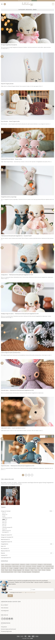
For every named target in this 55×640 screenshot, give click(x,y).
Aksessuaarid (7, 564)
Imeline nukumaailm (47, 564)
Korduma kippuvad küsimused (8, 629)
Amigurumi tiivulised (6, 537)
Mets (26, 568)
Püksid (6, 570)
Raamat (3, 553)
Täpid (39, 570)
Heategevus (40, 564)
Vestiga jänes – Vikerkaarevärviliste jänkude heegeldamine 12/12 (17, 274)
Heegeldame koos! (5, 541)
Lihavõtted (3, 568)
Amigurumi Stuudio (15, 564)
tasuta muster (34, 0)
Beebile (27, 564)
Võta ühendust (4, 607)
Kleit (20, 566)
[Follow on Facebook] (2, 619)
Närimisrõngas (47, 568)
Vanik (15, 571)
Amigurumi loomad (5, 511)
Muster (38, 568)
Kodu (2, 546)
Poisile (2, 570)
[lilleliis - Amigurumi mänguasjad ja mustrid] (27, 4)
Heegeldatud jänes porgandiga (8, 197)
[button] (2, 4)
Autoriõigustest (5, 610)
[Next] (32, 475)
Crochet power (34, 564)
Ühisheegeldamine (35, 571)
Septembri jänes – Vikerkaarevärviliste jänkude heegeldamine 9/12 (17, 465)
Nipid (42, 568)
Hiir (3, 516)
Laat (43, 566)
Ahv (3, 513)
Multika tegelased (32, 568)
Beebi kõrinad (4, 539)
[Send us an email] (7, 619)
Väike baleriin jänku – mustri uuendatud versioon (13, 428)
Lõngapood (22, 568)
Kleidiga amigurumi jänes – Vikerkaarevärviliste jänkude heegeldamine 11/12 (20, 313)
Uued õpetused (5, 557)
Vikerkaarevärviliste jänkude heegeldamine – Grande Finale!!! (16, 235)
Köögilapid (39, 566)
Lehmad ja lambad (6, 527)
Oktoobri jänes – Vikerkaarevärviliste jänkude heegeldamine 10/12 (17, 390)
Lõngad (10, 568)
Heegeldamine (4, 544)
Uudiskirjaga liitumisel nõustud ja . (22, 592)
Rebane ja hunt (5, 530)
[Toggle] (53, 511)
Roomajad (4, 532)
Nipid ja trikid (4, 551)
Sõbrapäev (27, 570)
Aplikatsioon (22, 564)
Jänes (3, 519)
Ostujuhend (4, 627)
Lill (7, 568)
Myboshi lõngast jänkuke (7, 83)
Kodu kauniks (28, 566)
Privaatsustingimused (6, 631)
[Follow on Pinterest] (9, 619)
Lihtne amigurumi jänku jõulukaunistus (10, 352)
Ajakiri (2, 564)
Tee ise (36, 570)
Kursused (34, 566)
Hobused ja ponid (6, 517)
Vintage (19, 571)
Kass (3, 522)
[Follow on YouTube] (12, 619)
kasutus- (23, 592)
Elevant (4, 514)
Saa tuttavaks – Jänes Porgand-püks (10, 121)
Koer (3, 524)
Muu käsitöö (4, 548)
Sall (23, 570)
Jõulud (2, 566)
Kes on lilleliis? (4, 605)
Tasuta (32, 570)
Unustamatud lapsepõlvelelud (7, 571)
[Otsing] (5, 4)
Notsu (3, 529)
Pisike (52, 568)
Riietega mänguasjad (17, 570)
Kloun (24, 566)
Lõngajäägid (16, 568)
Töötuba (43, 570)
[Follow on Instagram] (5, 619)
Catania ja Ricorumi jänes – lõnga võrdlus (11, 159)
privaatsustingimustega (30, 592)
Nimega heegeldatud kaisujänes (9, 44)
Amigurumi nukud (5, 535)
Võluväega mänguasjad (26, 571)
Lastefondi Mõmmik (49, 566)
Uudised (3, 555)
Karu (3, 521)
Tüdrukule (48, 570)
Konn (3, 525)
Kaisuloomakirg (8, 566)
